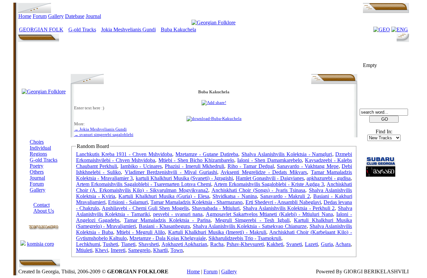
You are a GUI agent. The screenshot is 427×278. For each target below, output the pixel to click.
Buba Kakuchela (178, 29)
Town (176, 250)
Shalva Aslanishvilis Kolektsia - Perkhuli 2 (289, 208)
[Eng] (399, 29)
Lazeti (311, 244)
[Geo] (381, 29)
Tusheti (110, 244)
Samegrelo (139, 250)
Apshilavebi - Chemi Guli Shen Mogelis (145, 208)
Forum (40, 16)
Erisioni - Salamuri (128, 202)
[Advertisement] (213, 59)
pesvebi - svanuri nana (177, 214)
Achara (343, 244)
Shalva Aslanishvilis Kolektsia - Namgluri (287, 154)
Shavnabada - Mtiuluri (216, 208)
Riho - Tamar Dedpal (251, 166)
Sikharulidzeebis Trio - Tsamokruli (244, 238)
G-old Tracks (82, 29)
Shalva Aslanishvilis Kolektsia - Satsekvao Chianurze (250, 226)
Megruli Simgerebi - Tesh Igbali (252, 220)
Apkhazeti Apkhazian (184, 244)
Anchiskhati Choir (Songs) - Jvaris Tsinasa (258, 190)
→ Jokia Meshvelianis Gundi (100, 129)
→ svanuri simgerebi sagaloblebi (103, 134)
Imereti (118, 250)
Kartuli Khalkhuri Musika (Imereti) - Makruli (217, 232)
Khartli (160, 250)
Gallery (56, 16)
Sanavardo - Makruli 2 (285, 196)
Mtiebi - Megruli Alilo (140, 232)
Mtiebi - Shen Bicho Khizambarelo (196, 160)
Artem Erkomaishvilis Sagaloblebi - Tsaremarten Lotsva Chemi (143, 184)
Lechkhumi (88, 244)
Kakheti (275, 244)
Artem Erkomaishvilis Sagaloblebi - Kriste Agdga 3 (269, 184)
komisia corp (40, 244)
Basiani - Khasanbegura (164, 226)
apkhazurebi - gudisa (329, 178)
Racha (217, 244)
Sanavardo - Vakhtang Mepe (308, 166)
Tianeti (128, 244)
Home (24, 16)
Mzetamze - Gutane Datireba (206, 154)
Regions (38, 154)
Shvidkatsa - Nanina (234, 196)
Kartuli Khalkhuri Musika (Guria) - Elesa (163, 196)
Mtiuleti (84, 250)
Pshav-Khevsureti (245, 244)
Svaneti (294, 244)
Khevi (101, 250)
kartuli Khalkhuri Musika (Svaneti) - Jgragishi (184, 178)
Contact (41, 205)
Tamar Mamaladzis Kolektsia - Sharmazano (196, 202)
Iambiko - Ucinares (141, 166)
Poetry (36, 166)
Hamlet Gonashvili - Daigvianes (270, 178)
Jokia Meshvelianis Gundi (128, 29)
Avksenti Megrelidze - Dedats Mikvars (264, 172)
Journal (93, 16)
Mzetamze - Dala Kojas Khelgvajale (167, 238)
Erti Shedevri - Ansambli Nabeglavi (283, 202)
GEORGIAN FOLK (41, 29)
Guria (327, 244)
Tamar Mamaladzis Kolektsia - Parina (167, 220)
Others (37, 172)
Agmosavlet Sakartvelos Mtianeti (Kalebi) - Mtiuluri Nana (269, 214)
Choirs (37, 142)
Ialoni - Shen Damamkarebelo (269, 160)
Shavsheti (148, 244)
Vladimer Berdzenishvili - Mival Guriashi (171, 172)
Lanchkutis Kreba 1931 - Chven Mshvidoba (124, 154)
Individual (40, 148)
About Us (43, 211)
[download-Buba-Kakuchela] (214, 118)
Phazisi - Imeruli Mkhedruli (194, 166)
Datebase (74, 16)
